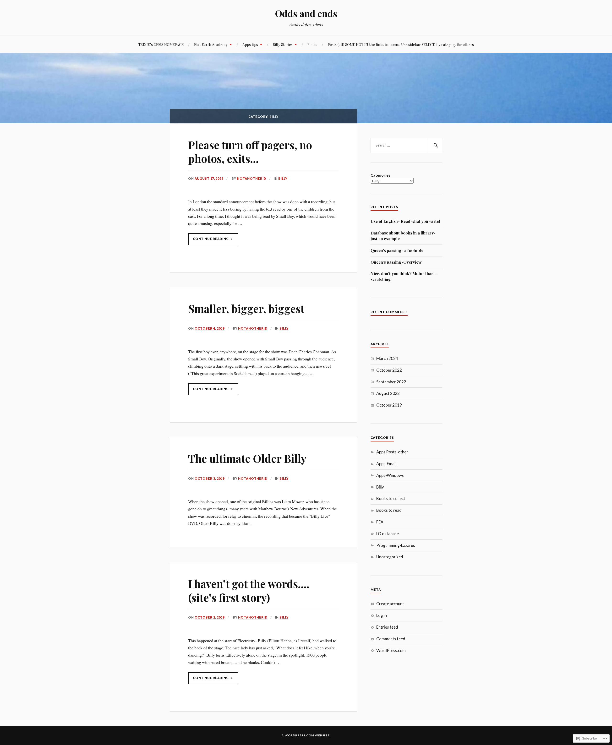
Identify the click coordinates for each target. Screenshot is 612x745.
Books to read (389, 510)
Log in (381, 615)
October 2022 (389, 370)
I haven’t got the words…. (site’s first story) (248, 590)
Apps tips (250, 44)
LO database (387, 533)
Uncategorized (389, 556)
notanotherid (251, 178)
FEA (379, 521)
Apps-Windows (390, 475)
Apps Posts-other (392, 451)
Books (312, 44)
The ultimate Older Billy (247, 458)
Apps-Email (386, 463)
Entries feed (387, 627)
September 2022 (391, 381)
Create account (390, 603)
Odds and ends (306, 13)
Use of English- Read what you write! (405, 221)
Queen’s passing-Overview (396, 262)
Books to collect (390, 498)
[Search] (435, 145)
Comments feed (390, 638)
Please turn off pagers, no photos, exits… (250, 151)
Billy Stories (283, 44)
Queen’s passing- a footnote (397, 250)
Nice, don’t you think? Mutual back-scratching (404, 276)
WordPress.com (391, 650)
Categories (380, 175)
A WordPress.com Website (306, 735)
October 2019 (389, 405)
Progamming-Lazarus (395, 545)
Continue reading (209, 241)
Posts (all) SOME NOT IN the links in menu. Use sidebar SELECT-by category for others (401, 44)
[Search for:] (406, 145)
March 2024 (387, 358)
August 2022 (388, 393)
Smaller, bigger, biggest (246, 308)
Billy (282, 178)
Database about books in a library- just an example (403, 235)
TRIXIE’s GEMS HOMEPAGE (161, 44)
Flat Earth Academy (211, 44)
